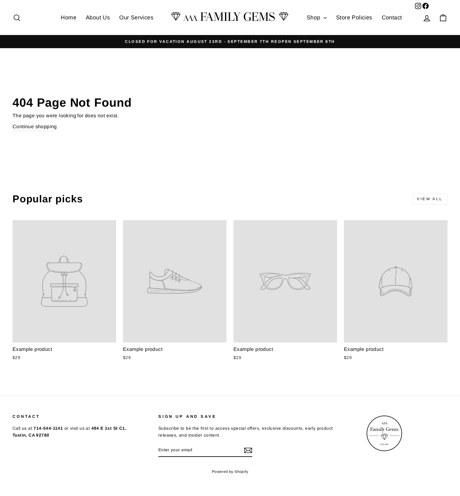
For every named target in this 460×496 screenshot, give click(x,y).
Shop (314, 17)
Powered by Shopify (230, 471)
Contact (392, 17)
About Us (98, 17)
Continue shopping (35, 126)
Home (68, 17)
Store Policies (354, 17)
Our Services (136, 17)
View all (430, 199)
